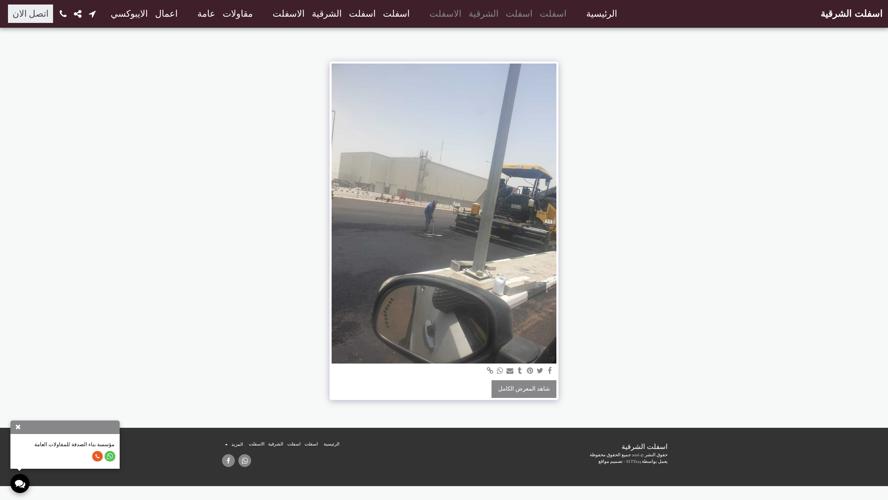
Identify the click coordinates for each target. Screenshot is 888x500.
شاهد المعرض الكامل (524, 388)
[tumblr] (520, 371)
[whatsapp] (500, 371)
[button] (92, 13)
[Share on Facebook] (550, 371)
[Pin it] (529, 371)
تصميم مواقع (610, 461)
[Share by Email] (510, 371)
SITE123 (633, 461)
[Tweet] (540, 371)
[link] (490, 371)
